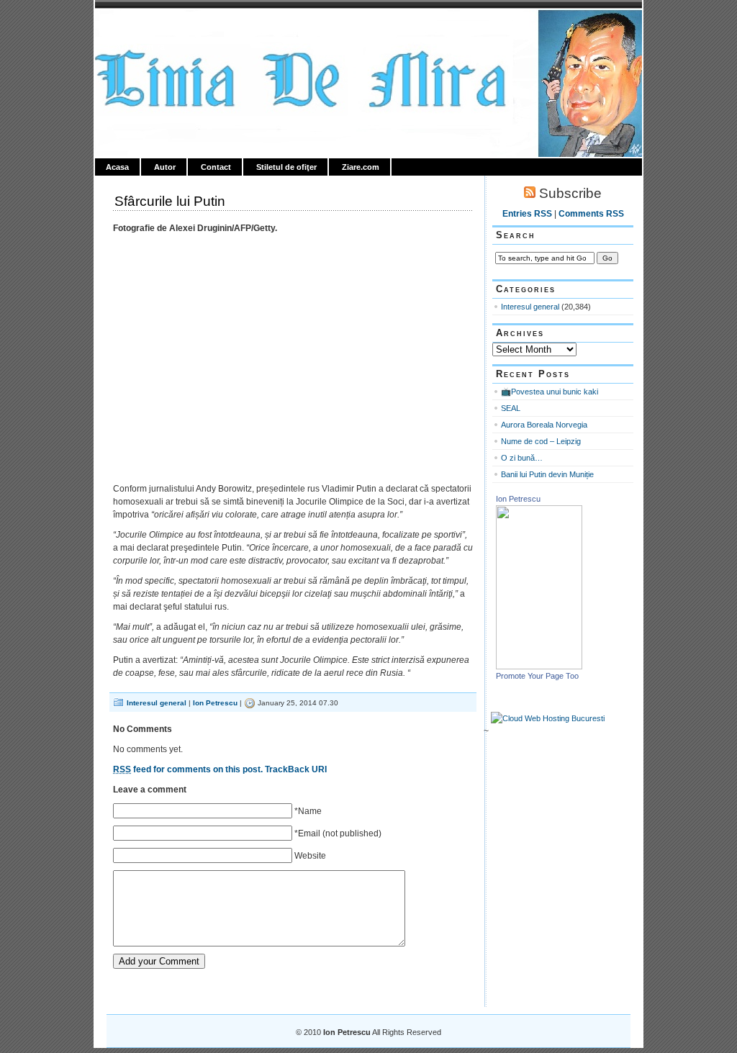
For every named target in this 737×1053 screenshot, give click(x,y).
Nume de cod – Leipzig (541, 441)
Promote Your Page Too (537, 676)
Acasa (117, 167)
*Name (308, 811)
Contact (216, 167)
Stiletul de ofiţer (286, 167)
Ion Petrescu (157, 27)
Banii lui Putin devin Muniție (547, 474)
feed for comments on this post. (188, 769)
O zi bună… (522, 457)
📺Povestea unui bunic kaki (549, 391)
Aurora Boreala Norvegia (544, 424)
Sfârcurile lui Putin (169, 201)
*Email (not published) (337, 833)
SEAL (510, 408)
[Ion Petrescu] (539, 666)
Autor (165, 167)
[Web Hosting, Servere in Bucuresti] (548, 718)
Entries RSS (527, 214)
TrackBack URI (296, 769)
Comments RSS (591, 214)
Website (310, 856)
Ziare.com (360, 167)
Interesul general (156, 703)
